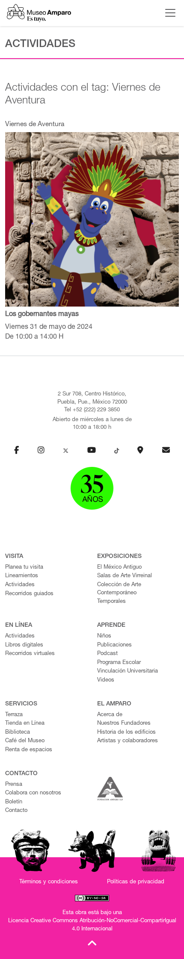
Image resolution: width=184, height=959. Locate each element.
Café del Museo (25, 741)
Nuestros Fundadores (124, 723)
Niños (104, 636)
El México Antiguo (119, 567)
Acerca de (109, 715)
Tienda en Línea (25, 723)
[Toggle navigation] (168, 12)
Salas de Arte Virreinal (124, 576)
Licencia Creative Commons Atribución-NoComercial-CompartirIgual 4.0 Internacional (92, 925)
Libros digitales (24, 645)
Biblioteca (17, 732)
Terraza (14, 715)
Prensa (13, 785)
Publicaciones (114, 645)
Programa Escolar (119, 663)
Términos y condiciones (48, 882)
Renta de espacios (28, 750)
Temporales (111, 602)
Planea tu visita (24, 567)
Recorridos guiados (29, 594)
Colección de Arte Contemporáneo (119, 589)
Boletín (13, 802)
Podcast (107, 654)
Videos (105, 680)
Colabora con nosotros (33, 793)
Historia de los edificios (126, 732)
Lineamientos (21, 576)
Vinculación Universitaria (127, 671)
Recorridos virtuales (30, 654)
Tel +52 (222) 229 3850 (92, 410)
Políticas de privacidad (135, 882)
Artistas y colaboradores (127, 741)
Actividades (20, 585)
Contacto (16, 811)
